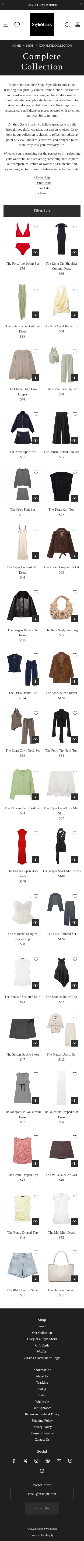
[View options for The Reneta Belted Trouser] (74, 440)
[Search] (67, 25)
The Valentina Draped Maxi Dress (61, 1114)
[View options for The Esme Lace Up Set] (74, 377)
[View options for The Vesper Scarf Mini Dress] (74, 859)
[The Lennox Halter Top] (61, 972)
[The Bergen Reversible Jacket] (23, 605)
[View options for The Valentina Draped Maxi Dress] (74, 1100)
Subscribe (42, 1508)
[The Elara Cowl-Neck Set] (23, 726)
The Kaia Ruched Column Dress (22, 329)
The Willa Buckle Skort (61, 1175)
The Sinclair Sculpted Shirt (22, 997)
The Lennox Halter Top (61, 997)
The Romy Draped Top (22, 1232)
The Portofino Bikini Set (22, 263)
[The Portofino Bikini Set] (23, 239)
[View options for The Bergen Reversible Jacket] (35, 618)
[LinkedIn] (70, 1461)
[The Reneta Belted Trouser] (61, 427)
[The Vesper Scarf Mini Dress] (61, 846)
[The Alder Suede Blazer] (61, 668)
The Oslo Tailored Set (61, 934)
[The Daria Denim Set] (23, 668)
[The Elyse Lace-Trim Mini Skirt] (61, 784)
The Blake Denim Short (22, 1290)
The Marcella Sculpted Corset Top (23, 936)
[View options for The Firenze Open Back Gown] (35, 859)
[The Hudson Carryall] (61, 1265)
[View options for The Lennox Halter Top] (74, 985)
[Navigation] (6, 24)
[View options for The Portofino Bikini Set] (35, 252)
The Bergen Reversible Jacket (22, 632)
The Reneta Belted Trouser (61, 452)
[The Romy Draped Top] (23, 1208)
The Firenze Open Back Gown (22, 873)
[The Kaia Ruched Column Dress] (23, 302)
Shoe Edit (43, 188)
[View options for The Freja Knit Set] (35, 498)
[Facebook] (14, 1461)
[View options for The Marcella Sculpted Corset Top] (35, 922)
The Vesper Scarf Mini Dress (61, 871)
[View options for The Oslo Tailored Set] (74, 922)
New (43, 193)
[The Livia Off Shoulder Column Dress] (61, 239)
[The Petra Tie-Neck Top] (61, 726)
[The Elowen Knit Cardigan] (23, 784)
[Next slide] (80, 5)
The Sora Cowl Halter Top (61, 326)
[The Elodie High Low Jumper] (23, 364)
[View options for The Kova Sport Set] (35, 440)
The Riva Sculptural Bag (61, 630)
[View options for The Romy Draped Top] (35, 1221)
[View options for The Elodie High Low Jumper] (35, 377)
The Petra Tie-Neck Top (61, 750)
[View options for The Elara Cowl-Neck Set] (35, 739)
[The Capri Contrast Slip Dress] (23, 543)
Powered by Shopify (42, 1535)
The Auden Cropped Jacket (61, 567)
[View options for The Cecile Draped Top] (35, 1163)
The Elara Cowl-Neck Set (23, 750)
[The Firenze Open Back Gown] (23, 846)
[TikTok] (42, 1471)
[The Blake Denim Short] (23, 1265)
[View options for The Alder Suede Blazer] (74, 681)
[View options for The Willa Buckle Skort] (74, 1163)
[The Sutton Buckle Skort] (23, 1030)
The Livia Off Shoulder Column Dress (61, 266)
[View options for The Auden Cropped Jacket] (74, 555)
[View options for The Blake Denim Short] (35, 1278)
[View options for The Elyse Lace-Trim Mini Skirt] (74, 796)
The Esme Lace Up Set (61, 389)
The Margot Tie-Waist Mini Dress (22, 1114)
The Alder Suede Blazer (61, 693)
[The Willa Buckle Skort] (61, 1150)
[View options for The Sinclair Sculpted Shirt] (35, 985)
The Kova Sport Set (22, 452)
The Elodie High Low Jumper (22, 391)
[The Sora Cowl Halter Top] (61, 302)
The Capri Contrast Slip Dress (22, 570)
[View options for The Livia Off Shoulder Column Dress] (74, 252)
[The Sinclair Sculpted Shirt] (23, 972)
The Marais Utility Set (61, 1054)
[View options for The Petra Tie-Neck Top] (74, 739)
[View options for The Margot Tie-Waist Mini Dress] (35, 1100)
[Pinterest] (47, 1461)
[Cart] (78, 25)
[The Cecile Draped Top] (23, 1150)
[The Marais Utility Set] (61, 1030)
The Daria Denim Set (22, 693)
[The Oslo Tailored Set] (61, 909)
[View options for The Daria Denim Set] (35, 681)
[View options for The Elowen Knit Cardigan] (35, 796)
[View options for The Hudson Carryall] (74, 1278)
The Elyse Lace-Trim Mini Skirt (61, 811)
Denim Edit (43, 183)
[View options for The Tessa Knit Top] (74, 498)
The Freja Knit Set (22, 509)
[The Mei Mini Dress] (61, 1208)
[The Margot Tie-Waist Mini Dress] (23, 1087)
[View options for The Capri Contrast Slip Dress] (35, 555)
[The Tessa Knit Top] (61, 485)
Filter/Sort (42, 210)
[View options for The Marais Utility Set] (74, 1043)
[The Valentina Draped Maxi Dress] (61, 1087)
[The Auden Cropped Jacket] (61, 543)
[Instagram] (36, 1461)
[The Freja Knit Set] (23, 485)
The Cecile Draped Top (22, 1175)
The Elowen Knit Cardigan (22, 808)
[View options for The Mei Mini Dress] (74, 1221)
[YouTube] (59, 1461)
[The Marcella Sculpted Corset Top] (23, 909)
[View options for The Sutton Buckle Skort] (35, 1043)
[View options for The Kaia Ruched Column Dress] (35, 314)
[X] (25, 1461)
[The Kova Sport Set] (23, 427)
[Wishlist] (17, 24)
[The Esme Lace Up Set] (61, 364)
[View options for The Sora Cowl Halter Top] (74, 314)
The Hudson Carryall (61, 1290)
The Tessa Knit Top (61, 509)
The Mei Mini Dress (61, 1232)
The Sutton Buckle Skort (22, 1054)
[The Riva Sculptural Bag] (61, 605)
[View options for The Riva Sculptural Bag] (74, 618)
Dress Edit (43, 178)
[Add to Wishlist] (36, 225)
